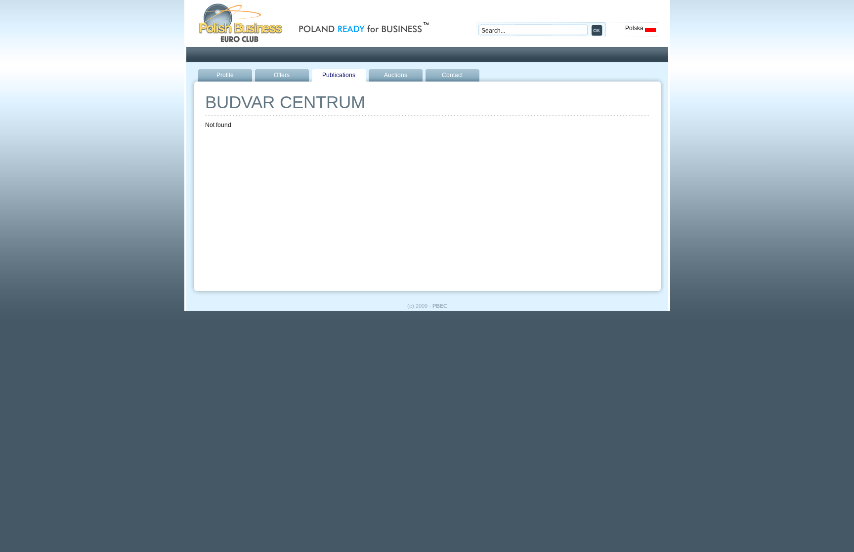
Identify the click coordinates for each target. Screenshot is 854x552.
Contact (452, 75)
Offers (282, 75)
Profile (225, 75)
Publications (338, 75)
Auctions (395, 75)
